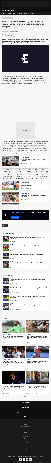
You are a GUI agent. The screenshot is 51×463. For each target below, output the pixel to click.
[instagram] (30, 459)
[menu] (47, 10)
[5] (28, 407)
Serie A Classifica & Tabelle (25, 426)
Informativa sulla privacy (25, 447)
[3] (25, 407)
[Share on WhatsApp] (6, 225)
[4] (27, 407)
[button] (3, 10)
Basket (25, 432)
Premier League (9, 17)
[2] (24, 407)
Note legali (25, 449)
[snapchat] (27, 459)
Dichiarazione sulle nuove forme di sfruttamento (25, 451)
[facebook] (20, 459)
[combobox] (25, 412)
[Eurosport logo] (10, 10)
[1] (22, 407)
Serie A (25, 424)
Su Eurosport (25, 438)
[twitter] (24, 459)
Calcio (3, 17)
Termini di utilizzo (25, 445)
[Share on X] (3, 225)
